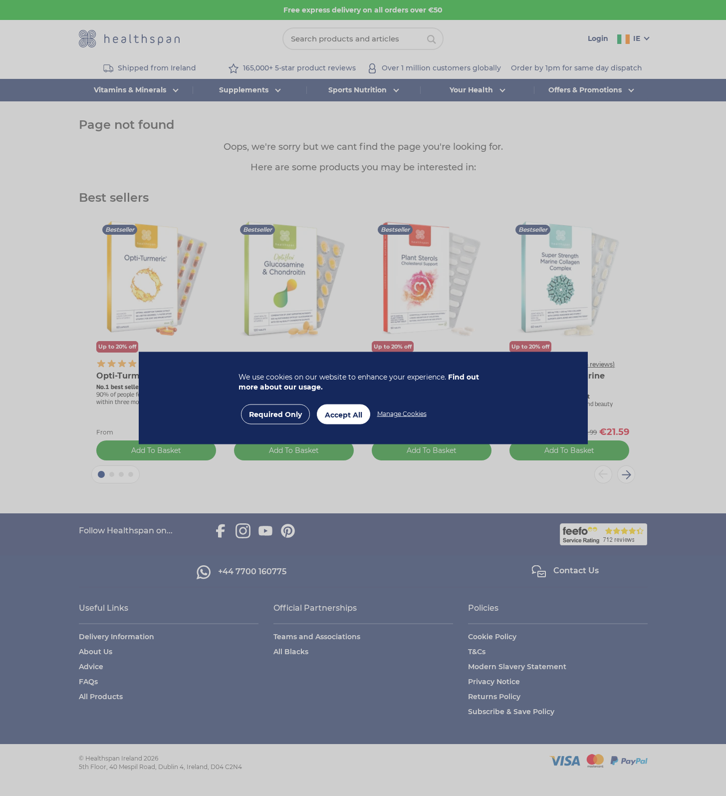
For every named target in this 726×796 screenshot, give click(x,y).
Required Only (275, 414)
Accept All (343, 414)
